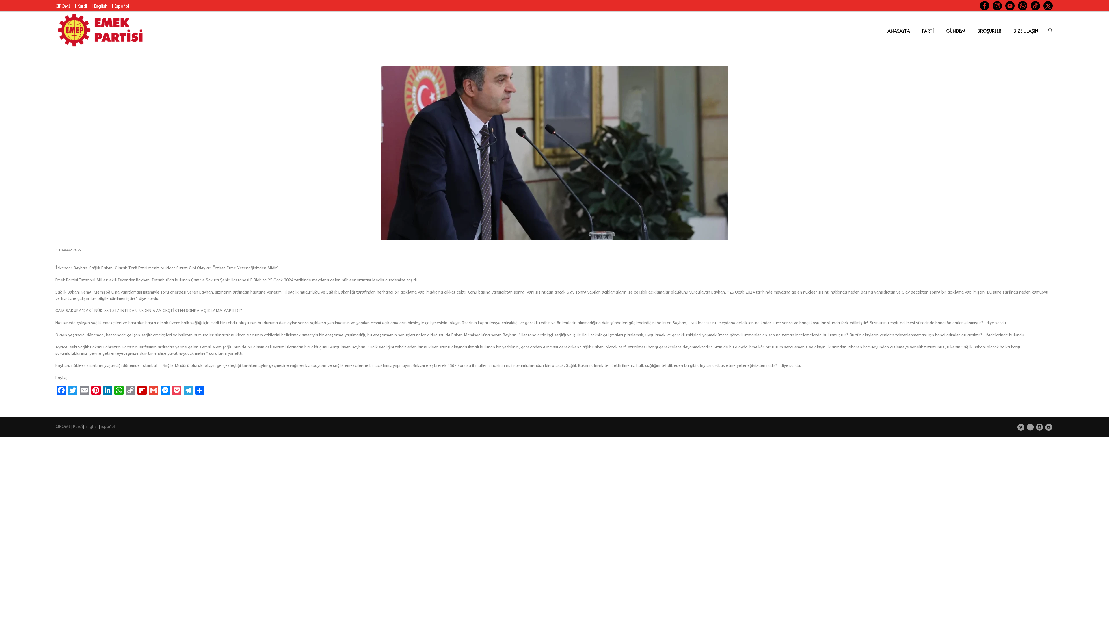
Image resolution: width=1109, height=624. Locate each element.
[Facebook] (1030, 427)
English (100, 6)
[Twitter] (1021, 427)
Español (121, 6)
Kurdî (82, 6)
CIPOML (62, 6)
